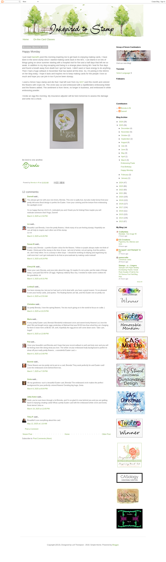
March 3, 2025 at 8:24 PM (37, 259)
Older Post (106, 434)
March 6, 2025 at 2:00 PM (37, 354)
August (124, 142)
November (125, 132)
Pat (28, 342)
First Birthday (126, 167)
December (125, 128)
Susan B (31, 244)
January (124, 178)
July (123, 146)
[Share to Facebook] (61, 183)
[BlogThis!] (57, 183)
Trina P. (30, 417)
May (123, 153)
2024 (121, 183)
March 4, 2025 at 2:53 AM (37, 296)
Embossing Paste (128, 163)
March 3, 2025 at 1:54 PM (37, 216)
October (124, 135)
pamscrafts (123, 257)
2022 (121, 190)
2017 (121, 207)
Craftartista (123, 232)
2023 (121, 186)
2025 (121, 125)
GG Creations (124, 240)
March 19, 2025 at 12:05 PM (38, 409)
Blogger (115, 545)
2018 (121, 204)
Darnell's (35, 57)
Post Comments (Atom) (42, 438)
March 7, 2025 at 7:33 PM (37, 371)
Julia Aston (32, 397)
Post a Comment (31, 429)
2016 (121, 211)
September (125, 139)
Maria (29, 319)
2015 (121, 214)
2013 (121, 221)
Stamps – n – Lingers (128, 266)
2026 (121, 122)
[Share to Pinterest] (63, 183)
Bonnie (30, 362)
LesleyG (30, 287)
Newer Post (27, 434)
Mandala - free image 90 (128, 234)
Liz (28, 224)
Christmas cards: (125, 260)
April (123, 157)
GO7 (81, 82)
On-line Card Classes (44, 39)
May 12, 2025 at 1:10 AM (37, 424)
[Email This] (55, 183)
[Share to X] (59, 183)
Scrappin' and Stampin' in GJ (130, 251)
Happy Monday (127, 170)
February (125, 175)
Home (26, 39)
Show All (139, 282)
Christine (31, 304)
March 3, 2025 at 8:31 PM (37, 279)
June (123, 150)
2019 (121, 200)
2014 (121, 218)
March (124, 160)
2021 (121, 193)
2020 (121, 197)
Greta (29, 379)
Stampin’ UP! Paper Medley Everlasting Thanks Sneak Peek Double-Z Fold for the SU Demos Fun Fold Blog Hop (129, 272)
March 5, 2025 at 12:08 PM (38, 334)
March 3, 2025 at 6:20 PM (37, 236)
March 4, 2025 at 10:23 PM (38, 311)
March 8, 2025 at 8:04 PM (37, 389)
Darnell (30, 196)
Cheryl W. (31, 267)
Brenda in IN (126, 108)
